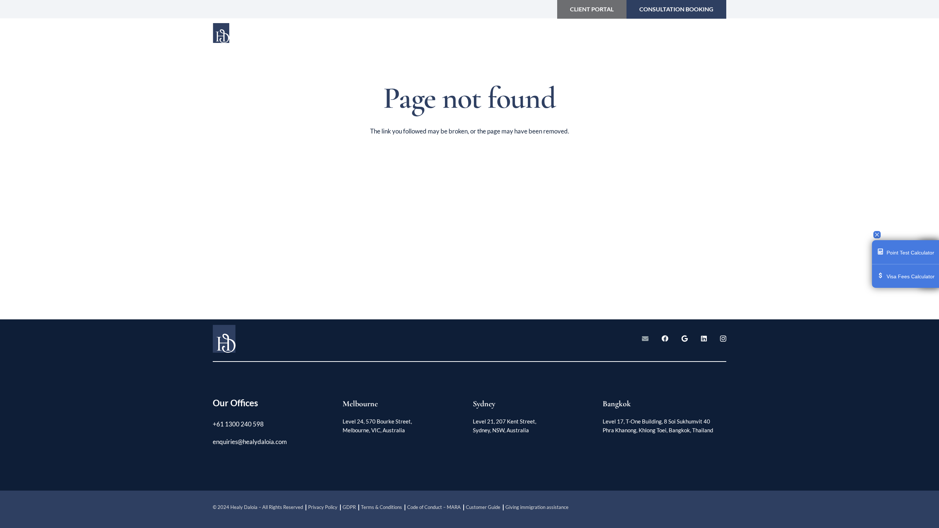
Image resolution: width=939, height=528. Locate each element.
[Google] (685, 338)
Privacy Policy (322, 507)
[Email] (645, 338)
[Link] (261, 37)
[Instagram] (723, 338)
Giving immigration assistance (537, 507)
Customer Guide (483, 507)
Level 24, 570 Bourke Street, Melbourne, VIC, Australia (377, 425)
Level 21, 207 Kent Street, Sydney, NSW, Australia (504, 425)
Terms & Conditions (381, 507)
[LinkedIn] (704, 338)
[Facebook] (665, 338)
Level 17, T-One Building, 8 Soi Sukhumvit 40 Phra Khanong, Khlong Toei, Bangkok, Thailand (658, 425)
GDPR (349, 507)
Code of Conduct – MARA (434, 507)
